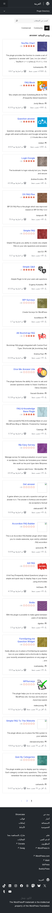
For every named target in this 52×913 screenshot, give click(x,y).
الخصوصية (45, 827)
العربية (41, 880)
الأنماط (22, 827)
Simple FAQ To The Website (20, 720)
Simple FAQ (29, 230)
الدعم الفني (45, 839)
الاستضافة (45, 823)
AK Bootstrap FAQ (25, 333)
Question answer (26, 118)
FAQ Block (30, 82)
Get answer (29, 484)
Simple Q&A (29, 267)
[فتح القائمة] (4, 3)
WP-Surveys (28, 300)
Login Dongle (28, 158)
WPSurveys (29, 681)
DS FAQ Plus (28, 194)
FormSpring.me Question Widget (26, 640)
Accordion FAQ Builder (23, 523)
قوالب (22, 819)
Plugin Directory (43, 11)
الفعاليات (21, 839)
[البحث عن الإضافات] (16, 20)
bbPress (46, 864)
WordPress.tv (42, 848)
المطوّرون (45, 843)
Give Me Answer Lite (24, 369)
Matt (46, 860)
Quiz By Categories (25, 757)
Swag (21, 848)
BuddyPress (44, 869)
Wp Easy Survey (26, 445)
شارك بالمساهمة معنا (16, 835)
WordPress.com (41, 856)
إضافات (22, 823)
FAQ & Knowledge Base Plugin (26, 410)
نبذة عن (46, 814)
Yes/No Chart (28, 43)
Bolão (32, 602)
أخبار (48, 819)
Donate (20, 843)
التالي (21, 800)
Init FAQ (31, 563)
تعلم (48, 835)
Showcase (20, 814)
